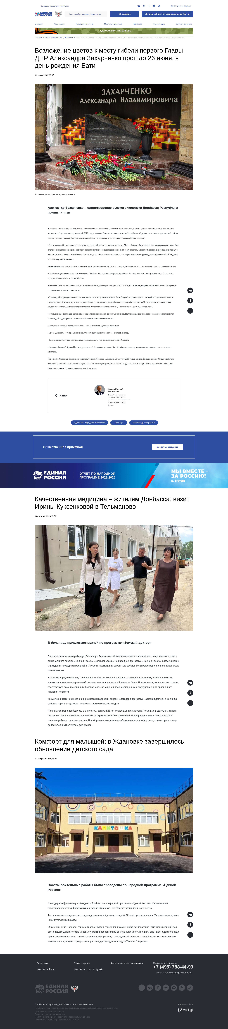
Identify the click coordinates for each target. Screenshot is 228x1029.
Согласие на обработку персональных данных (57, 1019)
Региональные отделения (127, 963)
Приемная (137, 24)
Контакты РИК (45, 969)
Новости (69, 38)
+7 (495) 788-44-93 (173, 967)
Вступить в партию (184, 24)
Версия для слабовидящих (180, 6)
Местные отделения (113, 24)
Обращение (125, 14)
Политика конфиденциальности (50, 1014)
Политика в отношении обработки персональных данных (62, 1017)
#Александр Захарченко (144, 423)
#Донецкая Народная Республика (89, 423)
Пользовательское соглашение (50, 1012)
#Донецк (119, 423)
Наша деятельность (84, 24)
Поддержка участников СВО (114, 31)
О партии (39, 24)
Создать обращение (167, 447)
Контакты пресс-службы (89, 969)
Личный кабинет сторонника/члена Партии (167, 14)
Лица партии (59, 24)
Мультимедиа (159, 24)
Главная (38, 38)
